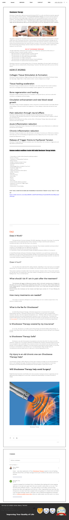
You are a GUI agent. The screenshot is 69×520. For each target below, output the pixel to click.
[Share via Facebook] (10, 438)
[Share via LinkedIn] (16, 438)
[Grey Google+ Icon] (66, 2)
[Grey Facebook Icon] (64, 2)
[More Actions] (58, 468)
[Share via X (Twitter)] (13, 438)
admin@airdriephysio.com (12, 510)
